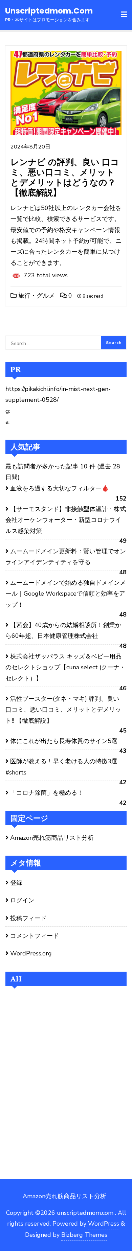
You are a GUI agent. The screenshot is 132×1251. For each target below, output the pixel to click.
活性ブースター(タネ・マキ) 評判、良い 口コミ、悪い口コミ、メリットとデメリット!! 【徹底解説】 (63, 710)
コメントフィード (34, 936)
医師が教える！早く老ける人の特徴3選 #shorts (61, 766)
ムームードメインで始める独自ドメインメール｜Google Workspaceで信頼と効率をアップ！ (65, 594)
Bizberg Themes (84, 1235)
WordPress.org (31, 953)
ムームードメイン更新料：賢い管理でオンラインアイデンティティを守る (65, 556)
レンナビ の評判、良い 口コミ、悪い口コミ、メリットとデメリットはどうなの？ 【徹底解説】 (64, 177)
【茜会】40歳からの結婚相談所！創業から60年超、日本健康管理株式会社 (63, 630)
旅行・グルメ (36, 296)
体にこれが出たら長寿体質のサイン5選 (63, 741)
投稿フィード (28, 918)
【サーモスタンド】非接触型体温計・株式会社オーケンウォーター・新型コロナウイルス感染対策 (65, 520)
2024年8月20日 (30, 146)
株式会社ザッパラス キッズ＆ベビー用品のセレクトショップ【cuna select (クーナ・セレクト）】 (65, 667)
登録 (16, 883)
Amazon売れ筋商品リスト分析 (52, 838)
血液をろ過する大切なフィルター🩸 (59, 488)
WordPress (103, 1224)
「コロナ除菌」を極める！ (46, 793)
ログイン (22, 900)
